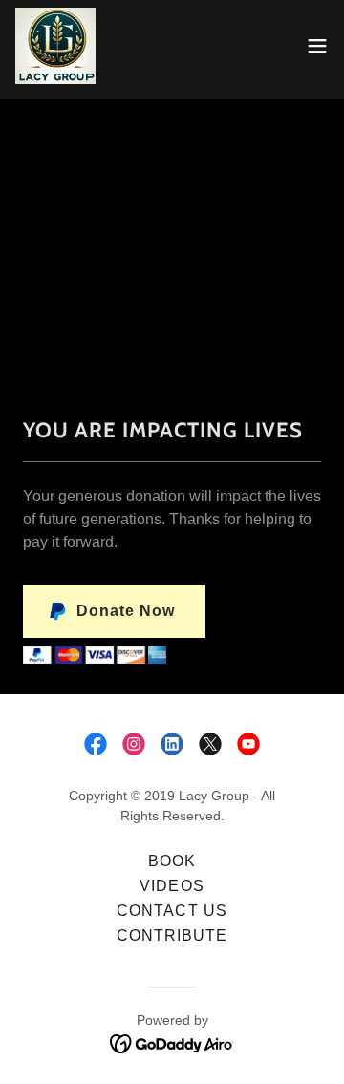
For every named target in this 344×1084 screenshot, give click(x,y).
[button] (317, 46)
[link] (55, 46)
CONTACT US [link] (171, 911)
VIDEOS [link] (172, 886)
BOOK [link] (172, 861)
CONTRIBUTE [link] (172, 935)
